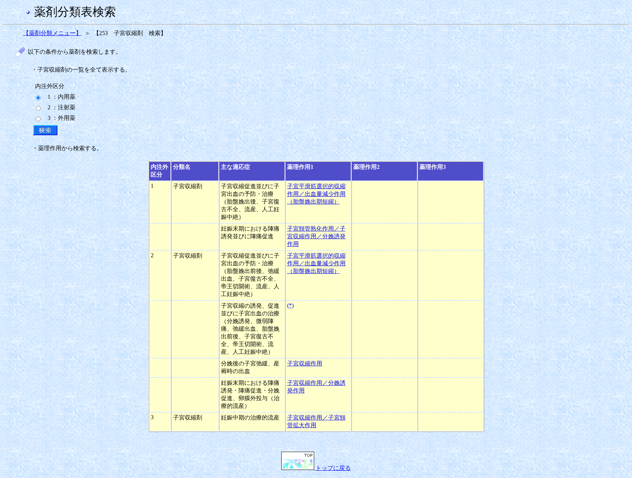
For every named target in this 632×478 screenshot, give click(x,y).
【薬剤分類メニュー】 (52, 33)
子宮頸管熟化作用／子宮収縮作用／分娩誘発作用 (316, 236)
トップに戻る (332, 468)
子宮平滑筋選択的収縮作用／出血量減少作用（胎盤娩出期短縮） (316, 194)
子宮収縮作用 (304, 363)
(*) (290, 305)
